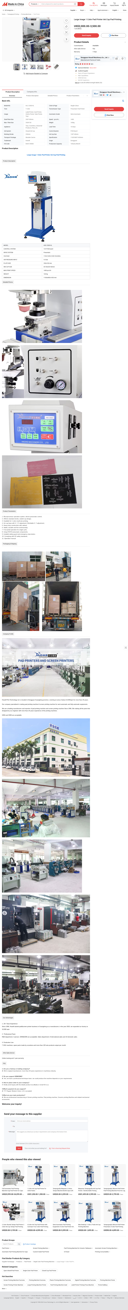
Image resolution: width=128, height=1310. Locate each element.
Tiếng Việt (109, 1298)
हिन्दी (91, 1298)
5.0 (101, 95)
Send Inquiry (86, 35)
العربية (74, 1298)
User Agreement (75, 1302)
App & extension (103, 10)
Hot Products (15, 1295)
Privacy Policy (94, 1302)
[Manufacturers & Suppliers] (13, 4)
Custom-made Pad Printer (41, 1252)
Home (3, 14)
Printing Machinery (26, 14)
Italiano (54, 1298)
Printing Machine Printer (107, 1280)
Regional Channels (88, 1295)
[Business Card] (123, 101)
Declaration (85, 1302)
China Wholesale (55, 1295)
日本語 (86, 1298)
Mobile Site (107, 1295)
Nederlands (68, 1298)
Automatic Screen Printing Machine (106, 1248)
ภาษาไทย (96, 1298)
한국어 (80, 1298)
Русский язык (46, 1298)
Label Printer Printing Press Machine (82, 1285)
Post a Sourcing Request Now (59, 1148)
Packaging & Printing (13, 14)
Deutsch (60, 1298)
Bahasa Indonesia (119, 1298)
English (17, 1298)
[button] (83, 95)
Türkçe (103, 1298)
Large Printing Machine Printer (36, 1285)
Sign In (77, 83)
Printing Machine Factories (37, 1280)
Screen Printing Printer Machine (13, 1285)
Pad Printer (37, 14)
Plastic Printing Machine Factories (60, 1280)
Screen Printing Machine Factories (14, 1280)
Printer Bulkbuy (103, 1285)
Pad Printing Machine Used (58, 1285)
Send (19, 1148)
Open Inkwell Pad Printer (11, 1270)
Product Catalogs (30, 1244)
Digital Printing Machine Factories (85, 1280)
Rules (124, 10)
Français (38, 1298)
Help (91, 10)
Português (31, 1298)
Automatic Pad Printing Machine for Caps (15, 1252)
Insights (114, 1295)
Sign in (124, 5)
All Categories (9, 10)
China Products (25, 1295)
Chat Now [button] (114, 35)
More (4, 1288)
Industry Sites (76, 1295)
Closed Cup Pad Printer (49, 1270)
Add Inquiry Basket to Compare (37, 73)
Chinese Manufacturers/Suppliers (40, 1295)
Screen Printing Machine (40, 1248)
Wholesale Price (66, 1295)
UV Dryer (66, 1252)
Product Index (98, 1295)
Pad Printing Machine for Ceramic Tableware (78, 1248)
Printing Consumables (102, 1252)
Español (23, 1298)
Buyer (82, 10)
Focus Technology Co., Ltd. (51, 1302)
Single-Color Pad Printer (30, 1270)
